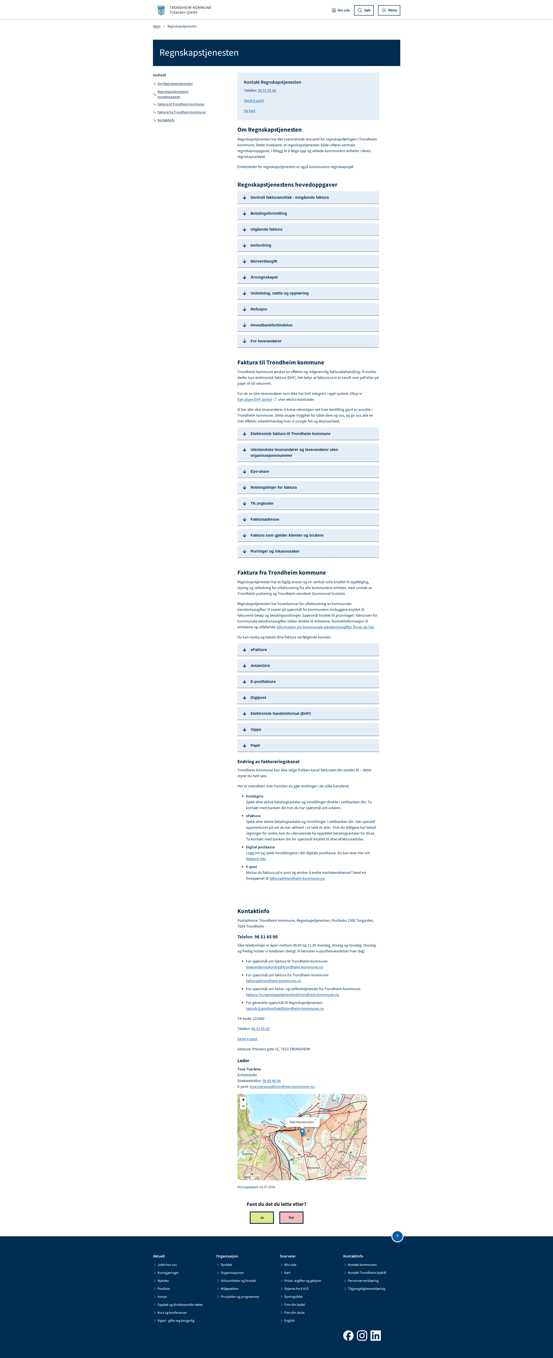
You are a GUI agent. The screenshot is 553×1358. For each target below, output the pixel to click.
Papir (255, 745)
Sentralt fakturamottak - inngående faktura (290, 197)
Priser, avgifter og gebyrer (302, 1280)
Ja (262, 1217)
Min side (344, 10)
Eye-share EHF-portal (254, 399)
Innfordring (261, 245)
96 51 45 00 (267, 90)
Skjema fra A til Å (296, 1288)
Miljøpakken (230, 1288)
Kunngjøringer (168, 1272)
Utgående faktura (266, 229)
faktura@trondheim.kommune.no (297, 878)
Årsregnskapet (264, 277)
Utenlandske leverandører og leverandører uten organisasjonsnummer (294, 452)
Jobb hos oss (167, 1264)
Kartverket (360, 1178)
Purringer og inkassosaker (275, 551)
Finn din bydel (294, 1304)
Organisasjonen (232, 1272)
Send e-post (254, 100)
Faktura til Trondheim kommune (180, 104)
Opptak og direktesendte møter (180, 1304)
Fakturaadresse (265, 519)
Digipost (258, 697)
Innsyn (162, 1296)
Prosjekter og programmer (240, 1296)
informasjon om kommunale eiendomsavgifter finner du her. (325, 627)
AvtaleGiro (260, 665)
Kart (287, 1272)
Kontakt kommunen (362, 1264)
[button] (302, 1132)
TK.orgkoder (262, 503)
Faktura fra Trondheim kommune (181, 112)
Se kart (249, 110)
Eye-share (260, 471)
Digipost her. (256, 859)
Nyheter (163, 1280)
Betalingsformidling (269, 213)
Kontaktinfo (166, 120)
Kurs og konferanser (172, 1312)
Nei (291, 1217)
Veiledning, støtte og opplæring (280, 293)
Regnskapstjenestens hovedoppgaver (172, 94)
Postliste (163, 1288)
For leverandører (266, 341)
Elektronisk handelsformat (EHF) (281, 713)
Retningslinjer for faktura (274, 487)
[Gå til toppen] (397, 1236)
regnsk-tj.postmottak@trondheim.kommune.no (285, 1008)
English (289, 1320)
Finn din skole (294, 1312)
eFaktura (259, 649)
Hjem (156, 26)
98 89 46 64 (271, 1081)
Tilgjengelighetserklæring (366, 1288)
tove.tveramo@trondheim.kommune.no (282, 1086)
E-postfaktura (263, 681)
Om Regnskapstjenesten (175, 83)
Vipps (256, 729)
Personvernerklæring (363, 1280)
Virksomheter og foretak (238, 1280)
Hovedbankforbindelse (271, 325)
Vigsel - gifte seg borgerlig (175, 1320)
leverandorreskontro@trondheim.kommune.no (284, 967)
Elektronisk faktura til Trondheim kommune (291, 434)
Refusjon (259, 309)
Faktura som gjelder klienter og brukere (287, 535)
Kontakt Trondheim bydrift (367, 1272)
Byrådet (226, 1264)
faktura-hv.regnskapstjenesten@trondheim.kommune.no (292, 994)
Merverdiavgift (264, 261)
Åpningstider (293, 1296)
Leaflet (348, 1178)
